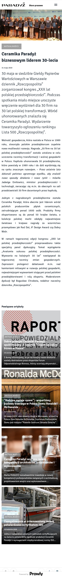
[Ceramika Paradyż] (24, 7)
